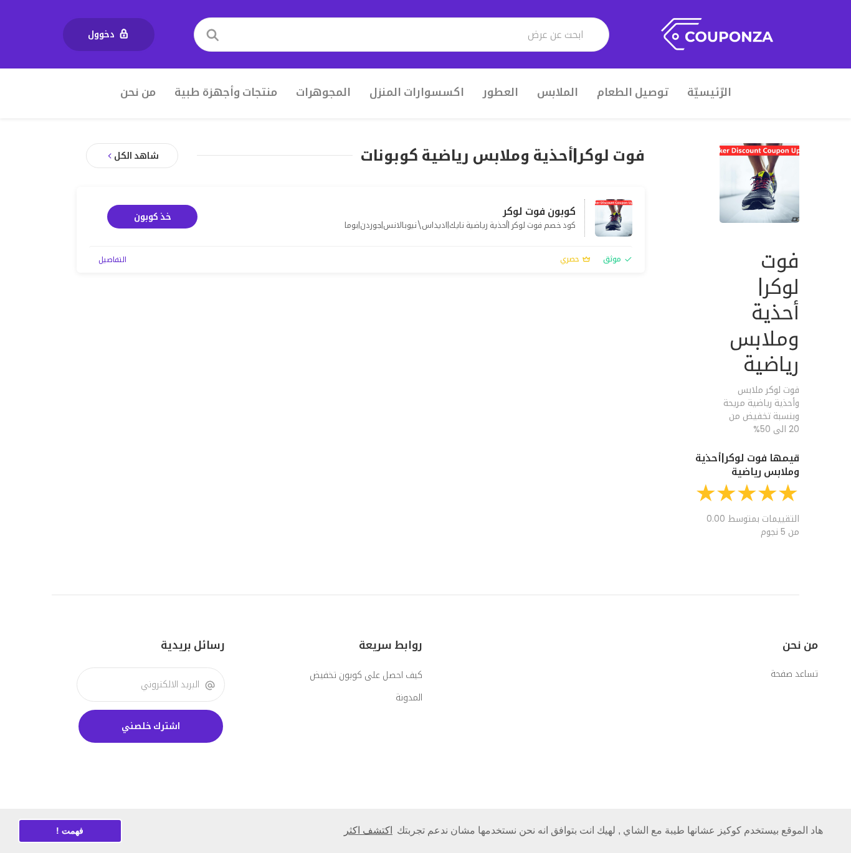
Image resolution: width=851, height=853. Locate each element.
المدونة (409, 697)
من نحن (138, 92)
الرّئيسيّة (709, 92)
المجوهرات (323, 92)
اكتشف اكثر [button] (368, 830)
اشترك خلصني (150, 726)
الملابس (557, 92)
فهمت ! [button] (69, 831)
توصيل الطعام (632, 92)
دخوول (101, 34)
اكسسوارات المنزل (416, 92)
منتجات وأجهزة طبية (225, 92)
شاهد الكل (136, 155)
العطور (500, 92)
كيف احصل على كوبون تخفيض (366, 675)
